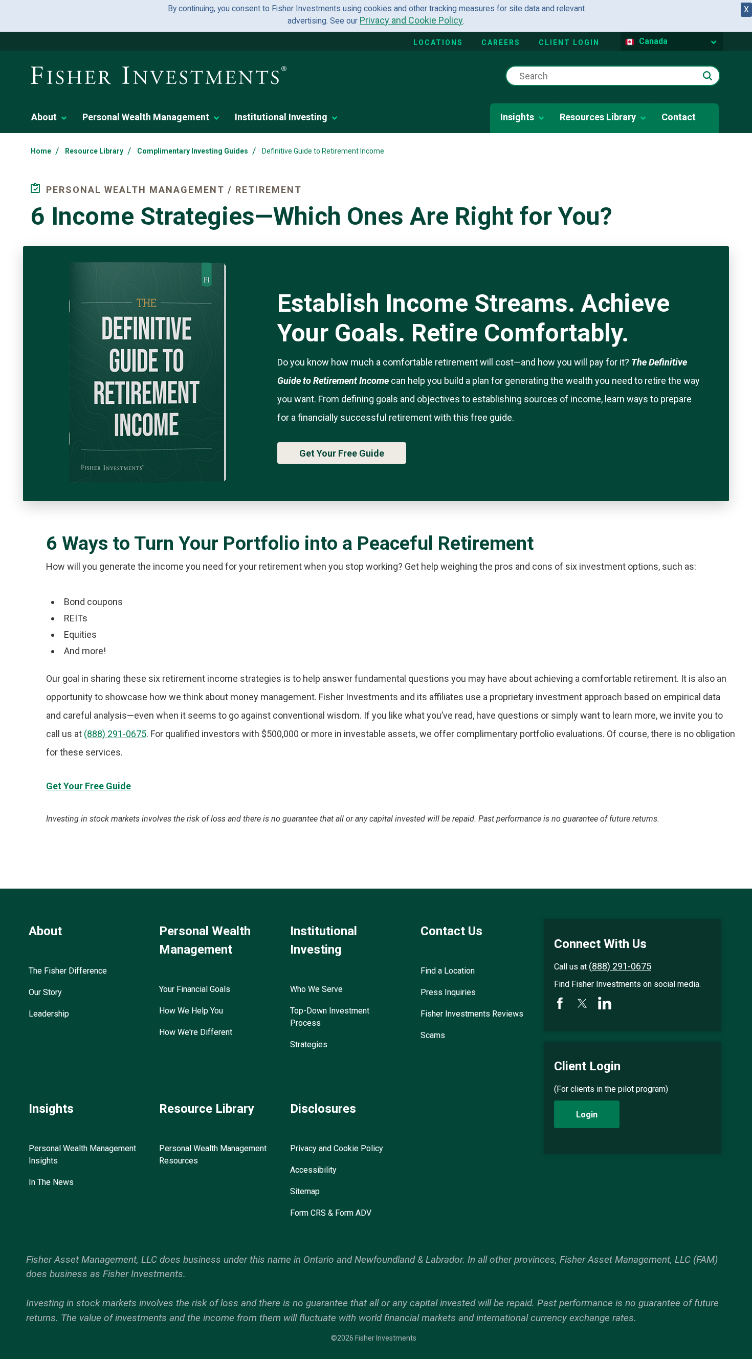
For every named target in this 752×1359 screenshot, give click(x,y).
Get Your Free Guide (341, 453)
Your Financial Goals (194, 989)
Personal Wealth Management (145, 117)
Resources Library (598, 117)
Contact (678, 117)
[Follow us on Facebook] (559, 1003)
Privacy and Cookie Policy (411, 20)
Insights (517, 117)
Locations (438, 42)
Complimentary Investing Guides (192, 151)
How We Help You (191, 1011)
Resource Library (94, 151)
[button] (707, 75)
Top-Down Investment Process (329, 1017)
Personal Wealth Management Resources (213, 1155)
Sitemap (305, 1191)
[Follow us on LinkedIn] (604, 1003)
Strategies (308, 1044)
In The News (51, 1182)
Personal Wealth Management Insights (82, 1155)
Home (41, 151)
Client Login (569, 42)
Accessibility (313, 1170)
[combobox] (612, 76)
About (44, 117)
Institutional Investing (281, 117)
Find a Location (448, 971)
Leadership (49, 1014)
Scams (433, 1035)
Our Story (45, 992)
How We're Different (195, 1032)
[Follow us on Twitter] (582, 1003)
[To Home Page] (158, 76)
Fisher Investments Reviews (472, 1014)
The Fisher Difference (68, 971)
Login (587, 1114)
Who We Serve (316, 989)
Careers (500, 42)
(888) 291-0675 (115, 733)
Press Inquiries (448, 992)
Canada (653, 41)
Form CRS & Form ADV (330, 1213)
